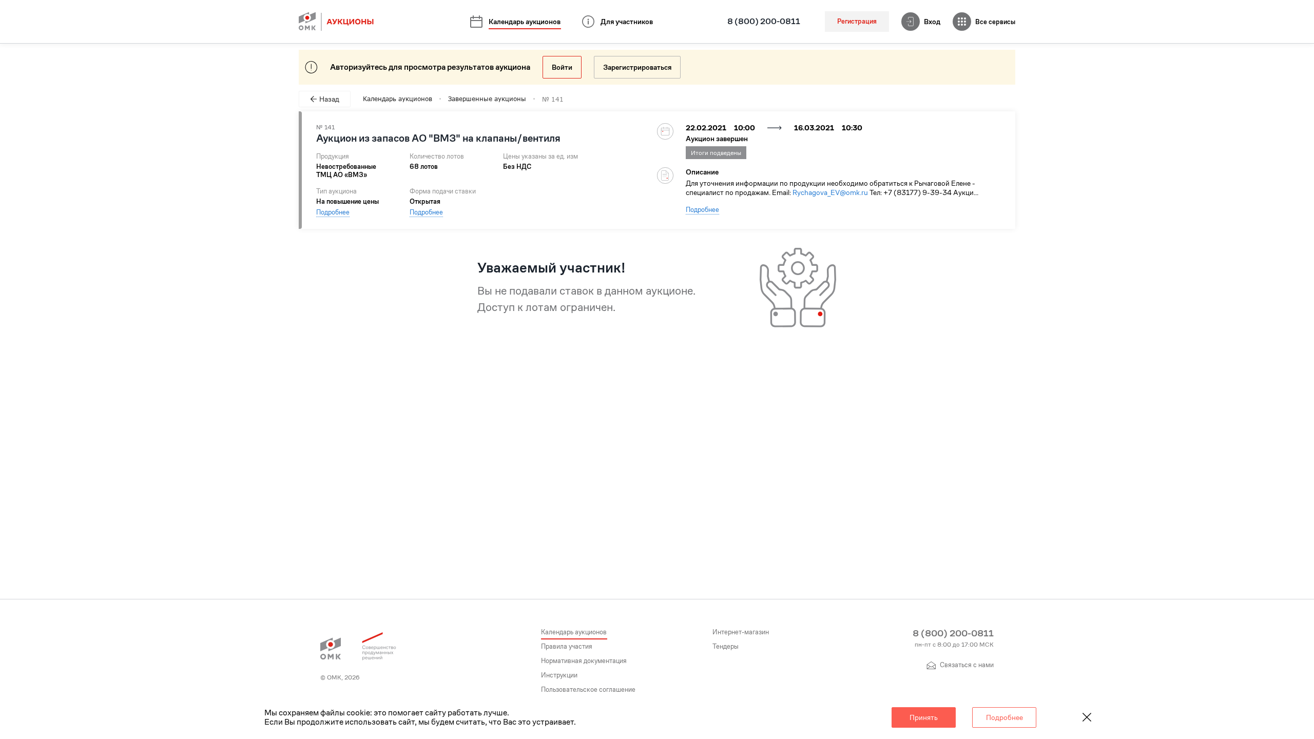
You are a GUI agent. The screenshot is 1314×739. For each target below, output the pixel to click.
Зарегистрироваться (637, 67)
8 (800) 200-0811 (763, 21)
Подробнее (333, 212)
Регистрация (857, 21)
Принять (924, 717)
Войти (562, 67)
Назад (329, 99)
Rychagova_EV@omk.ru (830, 192)
